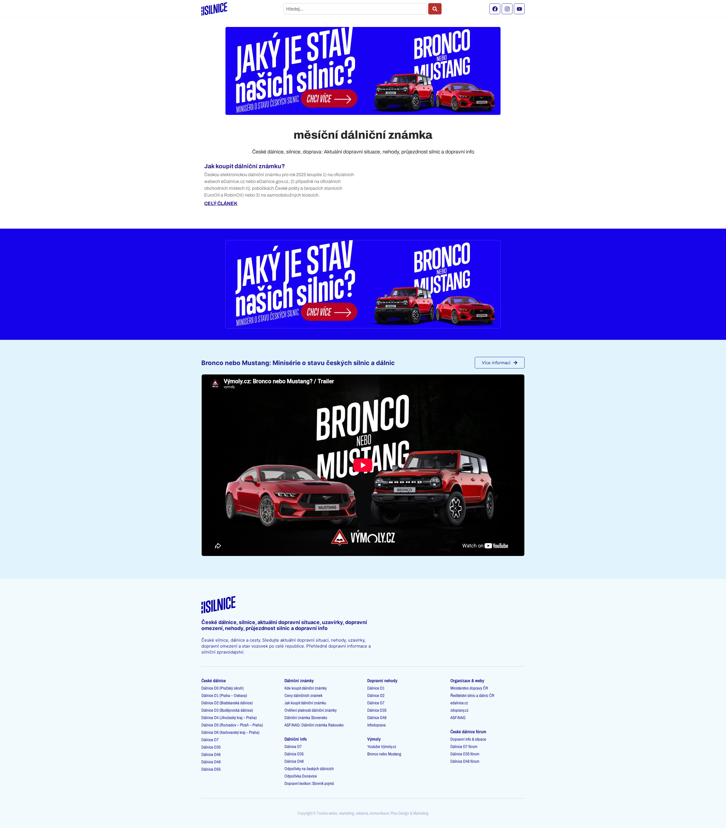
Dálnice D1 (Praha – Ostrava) (224, 695)
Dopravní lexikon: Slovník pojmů (309, 783)
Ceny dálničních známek (303, 695)
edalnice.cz (459, 703)
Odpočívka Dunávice (300, 776)
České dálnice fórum (468, 731)
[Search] (435, 8)
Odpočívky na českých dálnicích (309, 769)
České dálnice (213, 680)
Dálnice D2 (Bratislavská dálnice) (227, 703)
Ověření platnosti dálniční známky (310, 710)
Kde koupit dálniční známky (305, 688)
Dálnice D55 (211, 769)
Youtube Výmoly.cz (381, 746)
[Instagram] (507, 8)
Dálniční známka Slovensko (305, 717)
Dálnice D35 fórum (464, 754)
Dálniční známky (299, 680)
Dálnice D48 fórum (464, 761)
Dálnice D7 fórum (463, 746)
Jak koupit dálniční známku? (244, 166)
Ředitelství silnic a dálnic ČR (472, 695)
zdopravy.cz (459, 710)
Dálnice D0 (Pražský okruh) (222, 688)
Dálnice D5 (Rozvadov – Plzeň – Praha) (232, 725)
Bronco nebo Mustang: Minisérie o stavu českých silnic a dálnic (298, 362)
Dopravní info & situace (468, 739)
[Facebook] (494, 8)
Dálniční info (295, 739)
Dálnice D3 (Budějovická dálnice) (227, 710)
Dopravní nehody (382, 680)
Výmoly (374, 739)
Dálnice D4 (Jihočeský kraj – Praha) (229, 717)
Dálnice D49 (211, 762)
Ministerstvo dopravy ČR (469, 688)
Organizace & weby (467, 680)
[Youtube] (519, 8)
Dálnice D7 (210, 740)
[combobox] (355, 8)
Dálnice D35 (211, 747)
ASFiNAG (458, 717)
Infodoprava (376, 725)
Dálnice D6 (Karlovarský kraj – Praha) (230, 732)
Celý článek (220, 203)
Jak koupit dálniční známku (305, 703)
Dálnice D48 (211, 754)
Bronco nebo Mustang (384, 754)
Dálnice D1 (376, 688)
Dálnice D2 (376, 695)
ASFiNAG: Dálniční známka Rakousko (314, 725)
